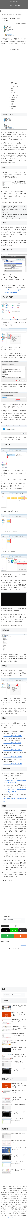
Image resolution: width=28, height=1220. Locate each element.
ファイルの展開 (14, 95)
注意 (12, 108)
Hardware (13, 926)
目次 (12, 83)
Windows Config (21, 926)
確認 (12, 88)
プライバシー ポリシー (14, 1217)
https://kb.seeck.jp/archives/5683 (12, 743)
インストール (14, 97)
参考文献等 (13, 106)
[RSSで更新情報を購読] (20, 936)
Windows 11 (5, 926)
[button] (22, 930)
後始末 (12, 101)
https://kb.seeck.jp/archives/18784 (13, 736)
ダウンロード (14, 92)
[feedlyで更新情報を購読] (7, 936)
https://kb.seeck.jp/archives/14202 (13, 764)
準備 (12, 90)
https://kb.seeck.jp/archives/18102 (13, 750)
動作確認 (13, 99)
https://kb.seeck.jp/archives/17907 (13, 757)
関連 (12, 104)
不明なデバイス (14, 86)
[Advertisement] (14, 65)
